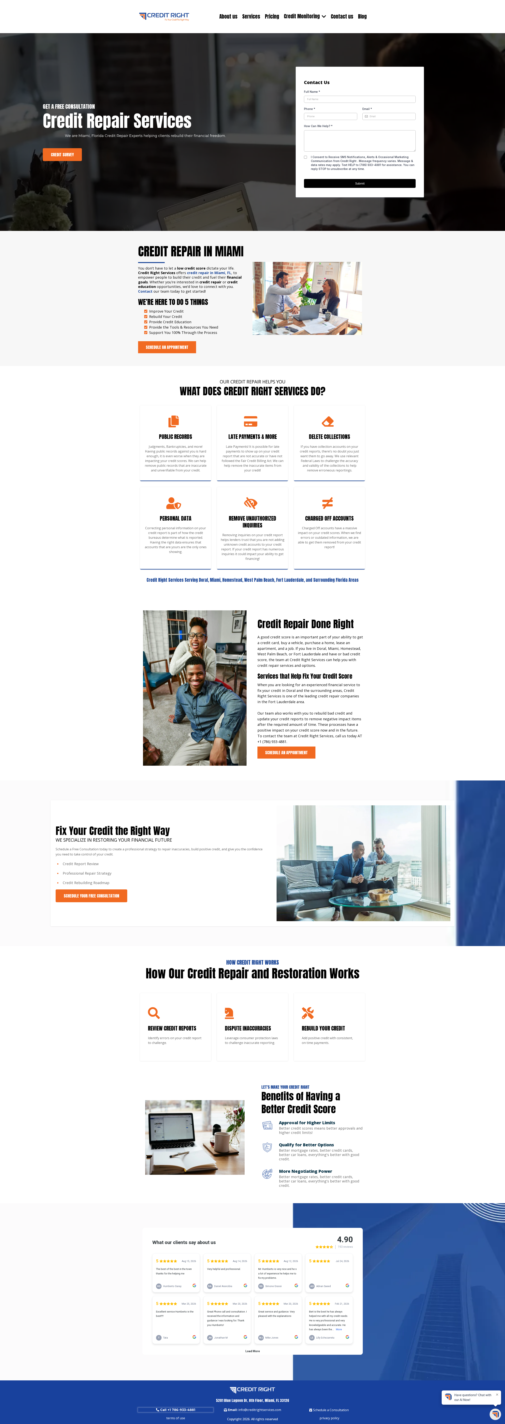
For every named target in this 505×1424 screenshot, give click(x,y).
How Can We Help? (318, 126)
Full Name (312, 91)
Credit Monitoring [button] (302, 16)
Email (367, 109)
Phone (309, 109)
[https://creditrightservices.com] (164, 16)
